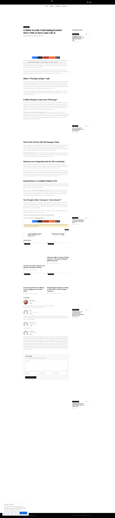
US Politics (51, 6)
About (77, 515)
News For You (75, 34)
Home (46, 6)
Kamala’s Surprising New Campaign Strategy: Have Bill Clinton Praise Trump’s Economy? (34, 235)
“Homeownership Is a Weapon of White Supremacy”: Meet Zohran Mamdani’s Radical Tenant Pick (58, 259)
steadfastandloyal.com (39, 218)
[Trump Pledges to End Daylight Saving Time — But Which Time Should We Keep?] (89, 78)
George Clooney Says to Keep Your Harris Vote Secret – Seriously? (57, 234)
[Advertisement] (57, 16)
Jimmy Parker (31, 35)
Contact (80, 515)
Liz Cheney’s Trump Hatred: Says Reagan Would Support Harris (78, 221)
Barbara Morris (31, 300)
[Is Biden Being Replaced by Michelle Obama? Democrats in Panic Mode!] (89, 446)
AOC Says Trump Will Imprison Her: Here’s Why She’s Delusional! (77, 129)
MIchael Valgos (32, 331)
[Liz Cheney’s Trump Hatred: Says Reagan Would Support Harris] (89, 262)
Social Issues (64, 6)
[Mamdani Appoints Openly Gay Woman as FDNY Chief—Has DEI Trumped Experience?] (58, 279)
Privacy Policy (73, 515)
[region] (15, 509)
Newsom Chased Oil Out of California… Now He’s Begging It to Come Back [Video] (34, 289)
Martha (30, 310)
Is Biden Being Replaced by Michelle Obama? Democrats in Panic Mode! (78, 405)
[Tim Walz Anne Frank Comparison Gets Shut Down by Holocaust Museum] (34, 252)
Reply (31, 303)
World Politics (57, 6)
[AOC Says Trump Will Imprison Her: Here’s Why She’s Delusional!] (89, 170)
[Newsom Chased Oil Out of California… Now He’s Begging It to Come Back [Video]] (34, 279)
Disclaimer (89, 515)
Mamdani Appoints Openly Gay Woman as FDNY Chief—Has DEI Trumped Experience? (57, 289)
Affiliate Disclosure (84, 515)
